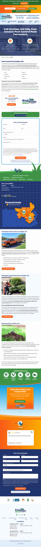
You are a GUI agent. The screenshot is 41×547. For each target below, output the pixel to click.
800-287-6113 (6, 190)
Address (4, 137)
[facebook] (16, 514)
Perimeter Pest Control (17, 177)
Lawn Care (30, 179)
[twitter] (19, 514)
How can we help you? (7, 142)
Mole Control (22, 179)
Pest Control (6, 177)
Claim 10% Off (24, 3)
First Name (5, 124)
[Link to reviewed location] (20, 433)
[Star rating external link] (20, 6)
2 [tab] (20, 412)
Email (22, 128)
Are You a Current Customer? (8, 132)
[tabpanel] (20, 398)
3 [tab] (22, 412)
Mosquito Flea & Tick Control (10, 179)
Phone (4, 128)
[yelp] (21, 514)
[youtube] (24, 514)
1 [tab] (18, 412)
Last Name (23, 124)
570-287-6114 (14, 535)
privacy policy (21, 154)
